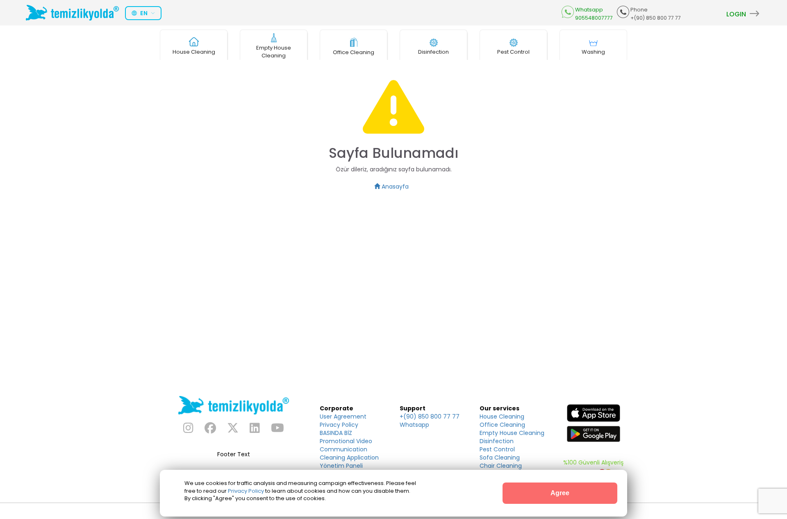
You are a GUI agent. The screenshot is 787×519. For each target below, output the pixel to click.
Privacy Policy (339, 425)
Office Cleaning (502, 425)
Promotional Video (346, 441)
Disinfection (497, 441)
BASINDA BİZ (336, 433)
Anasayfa (394, 186)
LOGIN (737, 14)
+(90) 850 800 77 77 (429, 416)
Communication (343, 449)
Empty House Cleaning (512, 433)
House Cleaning (502, 416)
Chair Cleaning (501, 466)
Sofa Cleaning (500, 457)
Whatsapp (414, 425)
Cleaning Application (349, 457)
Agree (559, 492)
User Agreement (343, 416)
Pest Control (497, 449)
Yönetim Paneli (341, 466)
